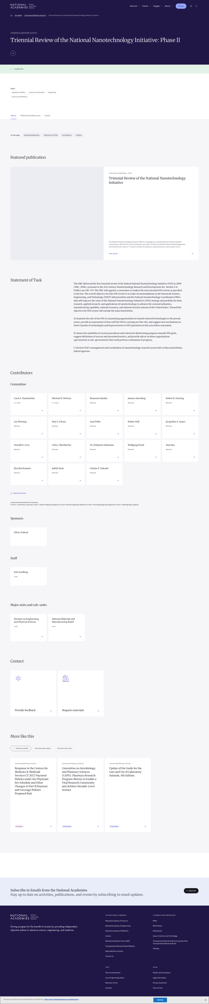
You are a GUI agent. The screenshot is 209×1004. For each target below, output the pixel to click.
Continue (160, 1000)
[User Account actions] (191, 6)
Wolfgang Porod (136, 445)
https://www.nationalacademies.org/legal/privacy (61, 999)
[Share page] (13, 53)
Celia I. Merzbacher (61, 445)
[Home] (11, 15)
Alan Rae (170, 445)
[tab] (13, 116)
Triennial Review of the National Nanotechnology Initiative (147, 180)
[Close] (205, 1000)
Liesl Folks (95, 421)
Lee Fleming (20, 421)
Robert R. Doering (175, 398)
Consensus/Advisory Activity (23, 33)
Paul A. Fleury (59, 421)
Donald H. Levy (22, 445)
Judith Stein (58, 468)
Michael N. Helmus (61, 398)
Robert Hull (133, 421)
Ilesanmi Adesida (98, 398)
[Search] (196, 6)
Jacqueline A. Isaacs (175, 421)
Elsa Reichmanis (22, 468)
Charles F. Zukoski (99, 468)
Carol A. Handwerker (24, 398)
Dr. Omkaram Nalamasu (102, 445)
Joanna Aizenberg (137, 398)
